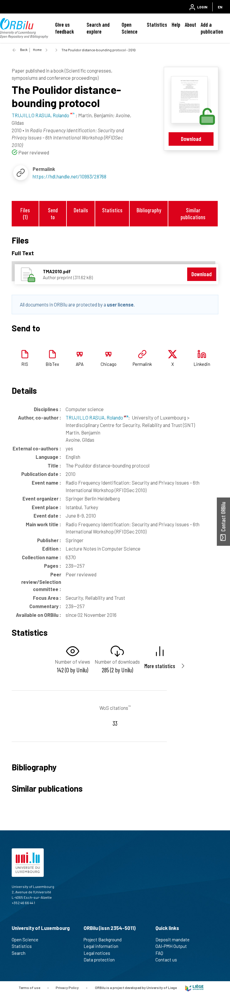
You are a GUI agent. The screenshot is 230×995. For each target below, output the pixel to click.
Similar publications (193, 213)
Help (176, 24)
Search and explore (98, 28)
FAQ (159, 953)
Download (191, 138)
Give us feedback (64, 28)
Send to (53, 213)
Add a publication (212, 28)
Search (18, 953)
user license (120, 304)
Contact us (166, 959)
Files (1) (25, 213)
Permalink (142, 364)
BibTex (52, 364)
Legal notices (97, 953)
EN (220, 7)
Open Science (129, 28)
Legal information (101, 946)
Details (81, 210)
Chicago (108, 364)
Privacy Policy (67, 987)
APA (80, 364)
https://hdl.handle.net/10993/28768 (69, 176)
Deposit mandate (172, 939)
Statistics (157, 24)
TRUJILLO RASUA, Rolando (95, 417)
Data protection (99, 959)
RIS (24, 364)
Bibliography (149, 210)
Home (37, 50)
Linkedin (201, 364)
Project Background (103, 939)
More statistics (159, 665)
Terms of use (29, 987)
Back (24, 50)
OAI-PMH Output (171, 946)
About (190, 24)
